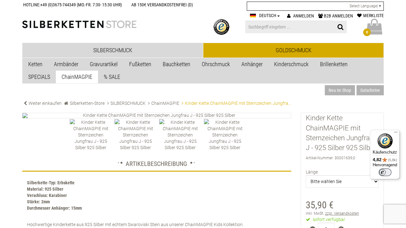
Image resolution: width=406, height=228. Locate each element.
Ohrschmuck (216, 64)
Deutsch (268, 15)
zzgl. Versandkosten (342, 213)
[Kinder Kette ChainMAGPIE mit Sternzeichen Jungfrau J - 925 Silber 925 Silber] (157, 115)
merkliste (373, 15)
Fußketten (140, 64)
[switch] (385, 172)
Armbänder (66, 64)
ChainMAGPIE (77, 76)
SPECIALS (39, 76)
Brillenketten (334, 64)
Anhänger (252, 64)
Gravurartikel (104, 64)
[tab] (113, 50)
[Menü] (396, 133)
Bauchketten (176, 64)
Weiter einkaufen (45, 103)
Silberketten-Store (87, 103)
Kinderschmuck (291, 64)
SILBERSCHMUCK (128, 103)
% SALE (112, 76)
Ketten (35, 64)
